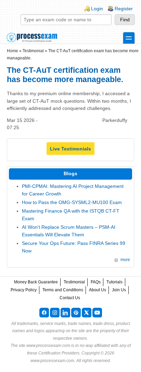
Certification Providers (58, 353)
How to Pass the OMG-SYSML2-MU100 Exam (72, 202)
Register (124, 8)
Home (12, 50)
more (125, 260)
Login (97, 8)
